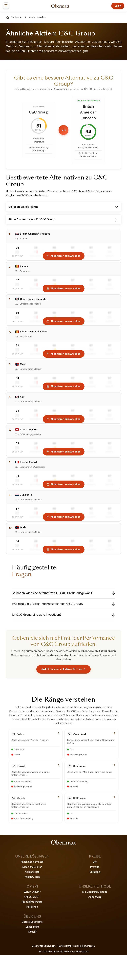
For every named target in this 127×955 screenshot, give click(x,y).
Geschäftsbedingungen (43, 946)
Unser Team (32, 926)
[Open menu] (6, 5)
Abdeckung (94, 896)
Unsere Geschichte (32, 921)
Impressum (89, 946)
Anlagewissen (32, 876)
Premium (95, 866)
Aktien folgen (32, 871)
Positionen (32, 906)
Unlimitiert (95, 871)
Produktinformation (32, 901)
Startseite (16, 17)
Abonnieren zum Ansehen (66, 255)
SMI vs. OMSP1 (32, 896)
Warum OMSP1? (32, 891)
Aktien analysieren (32, 866)
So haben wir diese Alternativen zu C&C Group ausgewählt (52, 593)
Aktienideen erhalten (32, 861)
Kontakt (32, 931)
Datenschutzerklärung (70, 946)
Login (118, 5)
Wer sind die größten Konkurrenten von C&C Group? (47, 603)
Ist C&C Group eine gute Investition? (36, 614)
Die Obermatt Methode (94, 891)
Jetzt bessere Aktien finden (61, 669)
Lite (95, 861)
